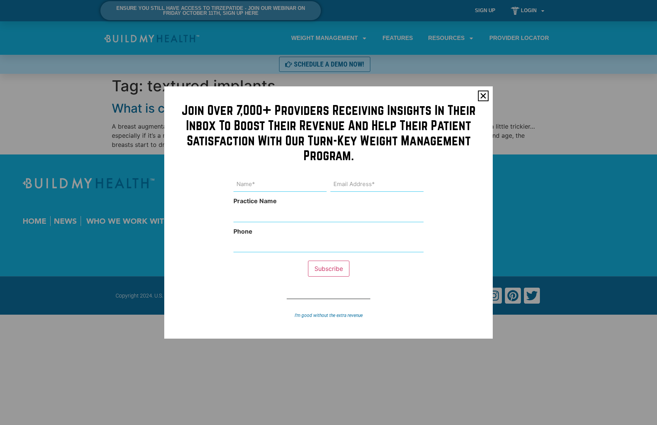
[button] (483, 96)
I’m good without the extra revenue (329, 315)
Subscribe (328, 268)
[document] (328, 212)
